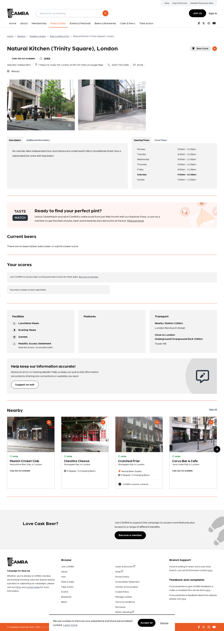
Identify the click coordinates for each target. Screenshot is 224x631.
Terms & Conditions (125, 601)
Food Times (161, 140)
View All (213, 409)
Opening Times (141, 140)
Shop (167, 3)
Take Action (67, 586)
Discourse (120, 606)
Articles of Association (126, 586)
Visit (63, 576)
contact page (33, 587)
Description (15, 140)
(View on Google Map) (92, 64)
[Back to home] (18, 13)
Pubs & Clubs (67, 581)
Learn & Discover (179, 3)
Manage (164, 623)
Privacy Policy (122, 576)
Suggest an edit (24, 384)
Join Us (197, 13)
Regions (21, 36)
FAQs (18, 587)
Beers (64, 601)
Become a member (88, 276)
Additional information (38, 140)
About (64, 571)
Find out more (135, 220)
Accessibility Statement (127, 581)
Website (15, 71)
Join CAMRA (67, 566)
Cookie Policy (122, 591)
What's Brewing (123, 612)
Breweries (66, 596)
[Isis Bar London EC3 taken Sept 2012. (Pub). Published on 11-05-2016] (193, 453)
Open (47, 58)
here (210, 570)
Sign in (213, 13)
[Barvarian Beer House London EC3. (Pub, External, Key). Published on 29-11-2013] (30, 453)
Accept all (147, 622)
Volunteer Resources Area (201, 3)
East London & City (59, 36)
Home (10, 36)
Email (140, 64)
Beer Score (202, 48)
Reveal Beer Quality (131, 471)
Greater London (38, 36)
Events (64, 591)
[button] (217, 449)
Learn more (70, 625)
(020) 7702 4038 (120, 64)
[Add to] (214, 48)
